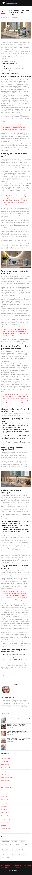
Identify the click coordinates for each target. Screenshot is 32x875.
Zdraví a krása (5, 767)
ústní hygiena (5, 846)
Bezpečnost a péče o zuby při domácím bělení (13, 68)
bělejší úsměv (26, 678)
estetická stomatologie (14, 844)
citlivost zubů (13, 846)
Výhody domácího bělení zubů (9, 63)
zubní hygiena (5, 849)
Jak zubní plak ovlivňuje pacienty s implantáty (16, 745)
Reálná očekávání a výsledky (9, 70)
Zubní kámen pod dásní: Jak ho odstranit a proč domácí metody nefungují (18, 739)
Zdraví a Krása (5, 784)
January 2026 (5, 819)
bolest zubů (20, 849)
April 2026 (4, 809)
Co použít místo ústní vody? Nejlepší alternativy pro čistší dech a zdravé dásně (18, 718)
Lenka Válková (8, 698)
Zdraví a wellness (6, 764)
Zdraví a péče (5, 774)
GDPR (24, 865)
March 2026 (5, 812)
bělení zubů (4, 678)
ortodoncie (13, 849)
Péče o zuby (5, 758)
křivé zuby (18, 854)
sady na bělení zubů (12, 678)
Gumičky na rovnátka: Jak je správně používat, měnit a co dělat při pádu (17, 732)
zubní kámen (22, 841)
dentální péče (21, 846)
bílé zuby (4, 854)
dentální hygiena (5, 841)
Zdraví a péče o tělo (6, 777)
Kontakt (29, 865)
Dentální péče (5, 761)
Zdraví (3, 771)
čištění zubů (11, 854)
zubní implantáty (5, 857)
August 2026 (5, 796)
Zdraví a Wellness (6, 780)
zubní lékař (25, 854)
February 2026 (5, 815)
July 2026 (4, 799)
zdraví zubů (20, 678)
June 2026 (4, 803)
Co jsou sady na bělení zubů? (9, 61)
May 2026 (4, 806)
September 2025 (6, 832)
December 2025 (6, 822)
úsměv (25, 852)
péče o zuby (14, 841)
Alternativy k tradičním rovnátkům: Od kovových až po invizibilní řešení (17, 725)
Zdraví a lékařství (6, 787)
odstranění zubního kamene (8, 852)
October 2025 (5, 828)
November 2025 (6, 825)
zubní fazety (24, 844)
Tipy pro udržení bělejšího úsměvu (10, 73)
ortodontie (19, 852)
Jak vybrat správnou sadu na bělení (11, 66)
